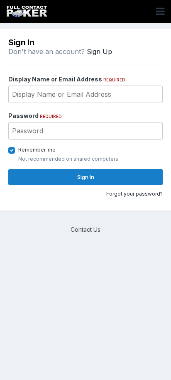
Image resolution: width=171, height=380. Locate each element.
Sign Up (99, 51)
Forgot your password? (134, 194)
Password (35, 115)
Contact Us (85, 229)
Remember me (37, 149)
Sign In (85, 177)
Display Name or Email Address (66, 79)
